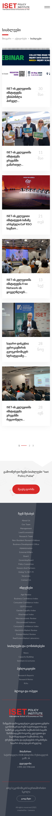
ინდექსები (26, 587)
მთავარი (6, 38)
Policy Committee (26, 564)
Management (26, 528)
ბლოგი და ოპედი (26, 691)
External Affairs (26, 552)
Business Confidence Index (26, 598)
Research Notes (26, 679)
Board (26, 556)
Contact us (26, 580)
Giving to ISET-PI (26, 572)
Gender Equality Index (26, 610)
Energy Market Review (26, 634)
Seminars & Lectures (26, 661)
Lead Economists (26, 532)
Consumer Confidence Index (26, 602)
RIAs (26, 683)
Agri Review (26, 594)
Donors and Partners (26, 568)
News (26, 653)
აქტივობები (21, 38)
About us (26, 520)
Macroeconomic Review (26, 618)
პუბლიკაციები (26, 668)
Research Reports (26, 675)
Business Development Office (26, 544)
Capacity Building (26, 657)
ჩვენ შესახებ (26, 513)
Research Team (26, 536)
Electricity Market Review (26, 630)
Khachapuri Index (26, 614)
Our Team (26, 524)
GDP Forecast (26, 606)
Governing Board (26, 560)
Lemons (31, 810)
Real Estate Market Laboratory (26, 638)
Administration (26, 548)
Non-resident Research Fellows (26, 540)
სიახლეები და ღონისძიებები (26, 646)
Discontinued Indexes (26, 622)
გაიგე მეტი (26, 798)
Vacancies (26, 576)
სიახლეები (35, 38)
